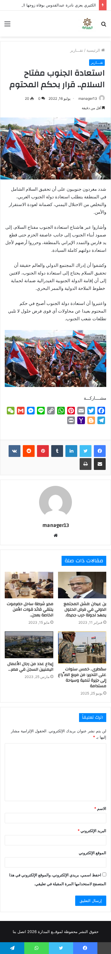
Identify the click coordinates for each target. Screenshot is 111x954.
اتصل (21, 931)
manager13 (87, 98)
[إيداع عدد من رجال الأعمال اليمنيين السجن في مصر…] (29, 644)
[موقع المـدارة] (87, 23)
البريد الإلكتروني (92, 830)
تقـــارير (76, 50)
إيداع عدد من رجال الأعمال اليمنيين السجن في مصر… (30, 666)
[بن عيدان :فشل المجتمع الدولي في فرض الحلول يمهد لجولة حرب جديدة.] (82, 585)
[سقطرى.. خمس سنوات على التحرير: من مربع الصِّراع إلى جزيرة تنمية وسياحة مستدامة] (82, 647)
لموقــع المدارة (50, 931)
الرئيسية (93, 50)
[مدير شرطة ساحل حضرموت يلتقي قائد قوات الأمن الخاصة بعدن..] (29, 585)
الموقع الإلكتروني (92, 852)
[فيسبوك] (100, 451)
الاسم (100, 808)
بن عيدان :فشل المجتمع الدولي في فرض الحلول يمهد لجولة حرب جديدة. (85, 609)
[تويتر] (85, 451)
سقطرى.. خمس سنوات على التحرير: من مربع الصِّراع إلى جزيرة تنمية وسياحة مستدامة (82, 677)
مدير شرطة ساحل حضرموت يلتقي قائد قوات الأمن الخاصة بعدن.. (30, 609)
